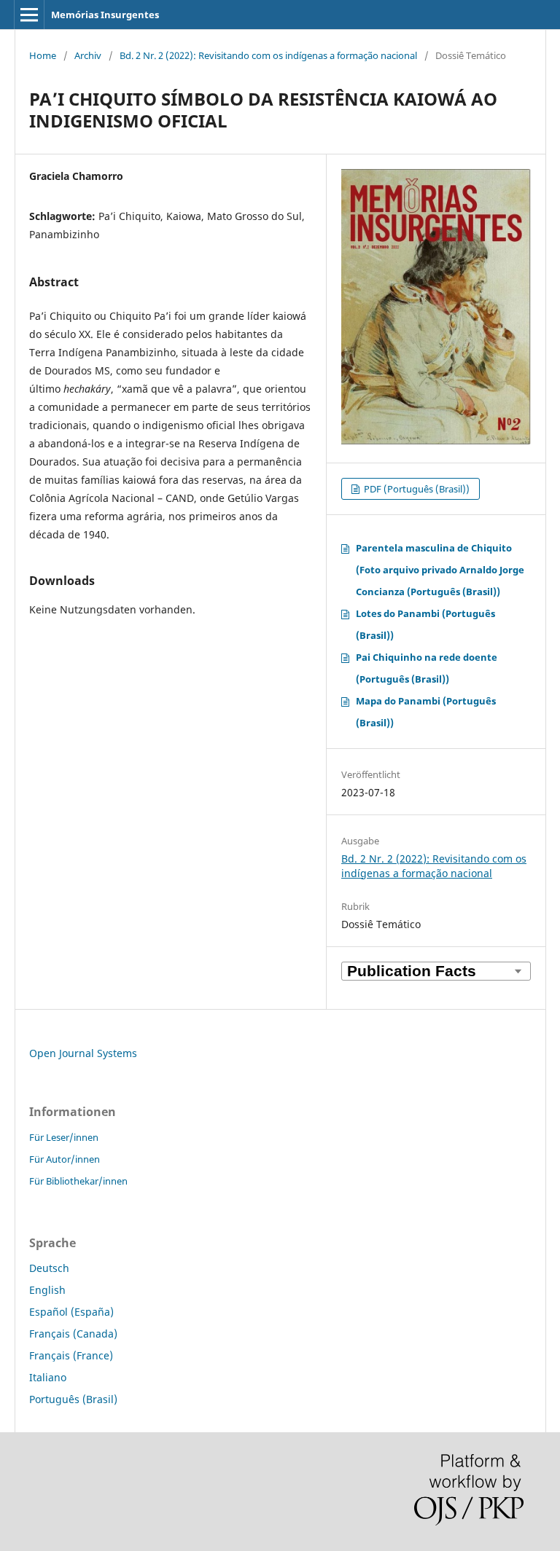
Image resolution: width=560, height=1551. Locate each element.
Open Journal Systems (83, 1053)
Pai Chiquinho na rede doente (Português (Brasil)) (426, 668)
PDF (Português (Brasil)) (416, 488)
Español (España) (71, 1312)
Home (42, 55)
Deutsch (49, 1268)
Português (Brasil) (73, 1399)
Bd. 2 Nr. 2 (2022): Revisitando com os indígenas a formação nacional (268, 55)
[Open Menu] (29, 14)
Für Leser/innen (63, 1137)
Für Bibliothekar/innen (78, 1180)
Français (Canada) (73, 1333)
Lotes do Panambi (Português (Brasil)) (425, 624)
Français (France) (71, 1355)
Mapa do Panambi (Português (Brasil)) (426, 711)
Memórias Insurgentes (105, 14)
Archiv (87, 55)
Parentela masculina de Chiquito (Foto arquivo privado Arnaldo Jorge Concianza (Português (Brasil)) (440, 569)
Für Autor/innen (64, 1159)
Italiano (47, 1377)
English (47, 1290)
